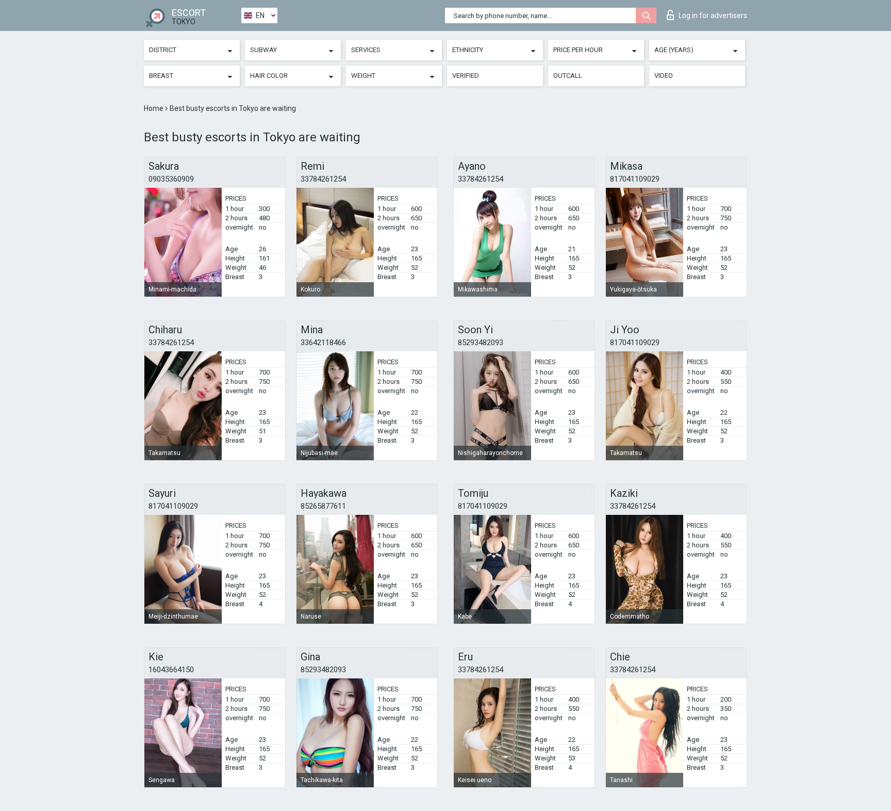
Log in (713, 15)
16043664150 (171, 669)
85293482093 (480, 342)
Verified (465, 75)
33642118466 (323, 342)
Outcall (567, 75)
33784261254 (323, 179)
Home (154, 108)
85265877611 (323, 506)
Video (663, 75)
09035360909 (171, 179)
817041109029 (634, 179)
